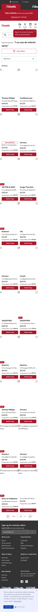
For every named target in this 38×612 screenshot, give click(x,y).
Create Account (6, 543)
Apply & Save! (25, 558)
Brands (4, 565)
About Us (4, 575)
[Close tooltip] (35, 31)
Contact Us (5, 580)
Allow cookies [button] (8, 607)
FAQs (22, 543)
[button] (19, 607)
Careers (4, 577)
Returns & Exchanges (27, 545)
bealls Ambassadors (8, 548)
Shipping (23, 548)
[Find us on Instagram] (26, 581)
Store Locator (6, 560)
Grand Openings (7, 563)
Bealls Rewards (6, 545)
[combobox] (19, 58)
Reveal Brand (10, 142)
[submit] (32, 532)
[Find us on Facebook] (22, 581)
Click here (15, 17)
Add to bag (12, 110)
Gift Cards (5, 558)
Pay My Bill (24, 560)
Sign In (4, 540)
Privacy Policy (18, 601)
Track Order (24, 540)
